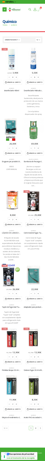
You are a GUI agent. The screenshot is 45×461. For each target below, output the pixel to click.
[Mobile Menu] (4, 9)
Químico (11, 88)
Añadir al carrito (14, 82)
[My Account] (35, 9)
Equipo (31, 159)
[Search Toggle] (29, 9)
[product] (33, 59)
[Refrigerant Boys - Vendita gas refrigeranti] (14, 9)
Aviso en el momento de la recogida (19, 458)
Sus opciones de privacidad (21, 454)
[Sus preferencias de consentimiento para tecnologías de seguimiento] (4, 456)
